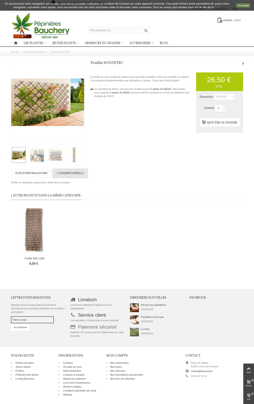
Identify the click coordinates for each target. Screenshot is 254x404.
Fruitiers (19, 370)
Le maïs (145, 329)
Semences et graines (102, 43)
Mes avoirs (116, 367)
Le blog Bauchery (25, 378)
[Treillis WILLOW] (34, 230)
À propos (68, 363)
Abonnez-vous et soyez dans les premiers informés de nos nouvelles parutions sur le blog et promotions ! (37, 309)
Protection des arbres (26, 374)
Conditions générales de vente (79, 390)
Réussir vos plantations (153, 305)
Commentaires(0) (70, 173)
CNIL (218, 7)
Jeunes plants (64, 43)
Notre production (72, 370)
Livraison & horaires (74, 374)
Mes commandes (119, 363)
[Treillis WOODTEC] (20, 155)
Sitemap (67, 394)
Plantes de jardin (24, 363)
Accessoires (140, 43)
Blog (164, 43)
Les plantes (33, 43)
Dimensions (207, 96)
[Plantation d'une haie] (134, 319)
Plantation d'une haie (152, 317)
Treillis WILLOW (34, 258)
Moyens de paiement (74, 378)
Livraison (87, 299)
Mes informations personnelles (126, 374)
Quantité (209, 107)
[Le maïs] (134, 331)
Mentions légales (72, 386)
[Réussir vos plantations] (134, 307)
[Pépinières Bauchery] (40, 25)
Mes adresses (117, 370)
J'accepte (243, 5)
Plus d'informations (31, 173)
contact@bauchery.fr (202, 371)
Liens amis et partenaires (76, 382)
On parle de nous (72, 367)
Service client (92, 315)
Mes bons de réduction (122, 378)
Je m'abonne (20, 327)
